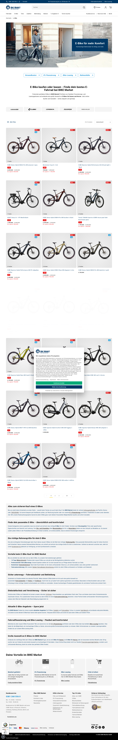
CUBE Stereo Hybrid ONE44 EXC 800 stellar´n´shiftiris (58, 480)
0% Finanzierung (40, 680)
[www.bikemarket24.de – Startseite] (13, 7)
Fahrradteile (65, 610)
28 (67, 495)
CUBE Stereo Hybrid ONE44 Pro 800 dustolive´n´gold (93, 270)
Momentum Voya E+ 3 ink (50, 165)
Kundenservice (90, 13)
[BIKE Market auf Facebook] (92, 727)
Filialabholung (92, 682)
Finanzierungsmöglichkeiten (90, 642)
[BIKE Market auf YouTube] (96, 727)
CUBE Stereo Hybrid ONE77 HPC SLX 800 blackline (22, 427)
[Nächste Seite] (71, 495)
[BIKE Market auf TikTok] (103, 727)
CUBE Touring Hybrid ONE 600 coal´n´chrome (91, 375)
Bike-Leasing (65, 680)
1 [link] (51, 495)
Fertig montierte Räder (15, 682)
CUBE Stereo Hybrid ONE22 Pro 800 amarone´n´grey (22, 165)
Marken (46, 13)
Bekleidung (37, 13)
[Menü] (8, 723)
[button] (3, 737)
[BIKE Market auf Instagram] (99, 727)
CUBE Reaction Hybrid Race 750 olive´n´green (91, 324)
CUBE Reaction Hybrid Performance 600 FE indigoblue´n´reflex (23, 271)
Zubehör (29, 13)
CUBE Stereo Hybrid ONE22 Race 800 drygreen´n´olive (58, 270)
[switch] (5, 733)
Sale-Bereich (85, 610)
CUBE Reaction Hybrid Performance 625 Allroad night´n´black (94, 166)
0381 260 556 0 (13, 696)
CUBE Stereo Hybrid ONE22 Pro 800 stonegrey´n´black (58, 324)
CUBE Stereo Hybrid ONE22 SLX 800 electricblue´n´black (22, 481)
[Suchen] (84, 7)
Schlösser (49, 594)
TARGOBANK (15, 512)
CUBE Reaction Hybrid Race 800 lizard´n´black (20, 375)
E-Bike (16, 13)
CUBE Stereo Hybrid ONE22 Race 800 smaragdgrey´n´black (22, 325)
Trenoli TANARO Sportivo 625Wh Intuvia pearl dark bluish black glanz (93, 218)
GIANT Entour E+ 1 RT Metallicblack (17, 217)
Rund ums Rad (102, 13)
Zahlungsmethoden (89, 510)
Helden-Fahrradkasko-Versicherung (43, 567)
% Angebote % (55, 13)
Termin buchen (66, 13)
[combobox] (59, 7)
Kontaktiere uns (12, 716)
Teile (22, 13)
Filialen (98, 7)
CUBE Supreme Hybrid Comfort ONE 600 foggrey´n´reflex (57, 429)
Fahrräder (8, 13)
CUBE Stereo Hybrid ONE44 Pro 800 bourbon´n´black (58, 217)
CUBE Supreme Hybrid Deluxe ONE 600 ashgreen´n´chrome (93, 429)
